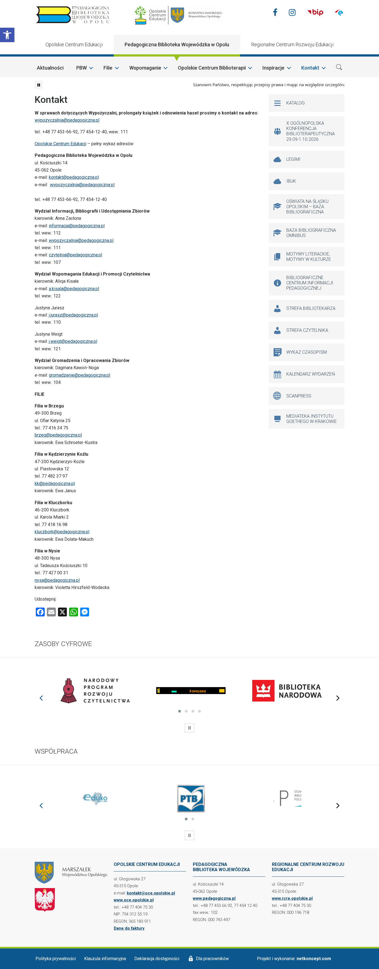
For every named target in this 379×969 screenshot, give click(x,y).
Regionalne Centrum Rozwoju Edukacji (292, 44)
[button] (7, 35)
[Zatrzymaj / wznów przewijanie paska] (38, 85)
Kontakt (310, 68)
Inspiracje (273, 68)
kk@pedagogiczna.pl (55, 483)
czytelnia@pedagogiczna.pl (75, 254)
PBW (81, 68)
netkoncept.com (314, 958)
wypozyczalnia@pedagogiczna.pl (67, 120)
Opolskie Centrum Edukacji (74, 44)
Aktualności (50, 68)
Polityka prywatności (56, 958)
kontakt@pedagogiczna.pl (74, 177)
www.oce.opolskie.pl (134, 899)
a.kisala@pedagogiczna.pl (74, 288)
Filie (107, 68)
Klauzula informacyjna (105, 958)
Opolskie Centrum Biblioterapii (212, 68)
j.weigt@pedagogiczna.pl (73, 341)
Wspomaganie (145, 68)
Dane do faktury (129, 928)
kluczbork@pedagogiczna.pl (62, 531)
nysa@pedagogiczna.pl (57, 580)
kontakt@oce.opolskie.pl (151, 893)
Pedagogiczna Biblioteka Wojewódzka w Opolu (177, 44)
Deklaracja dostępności (156, 958)
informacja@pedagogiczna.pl (77, 225)
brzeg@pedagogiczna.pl (58, 435)
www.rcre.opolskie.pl (292, 898)
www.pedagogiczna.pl (214, 898)
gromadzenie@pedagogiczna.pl (79, 375)
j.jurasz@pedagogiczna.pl (73, 315)
